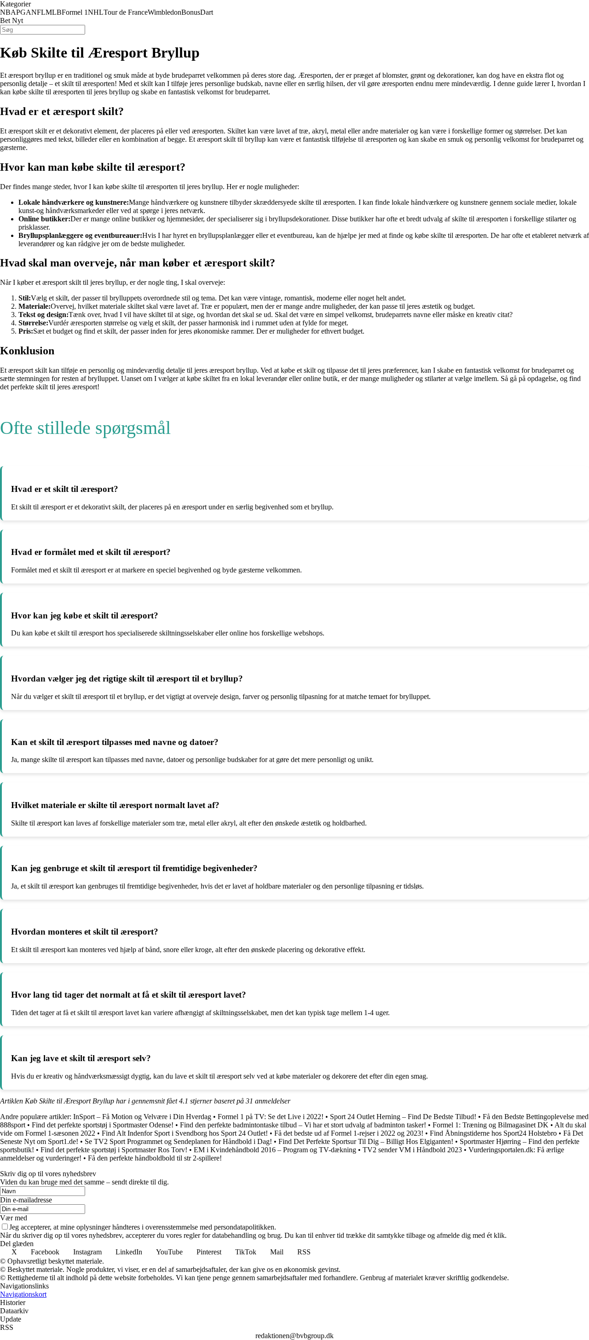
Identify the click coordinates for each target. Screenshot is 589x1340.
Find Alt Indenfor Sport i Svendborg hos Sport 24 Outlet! (185, 1133)
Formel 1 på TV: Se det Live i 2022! (270, 1117)
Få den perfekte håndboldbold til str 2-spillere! (155, 1158)
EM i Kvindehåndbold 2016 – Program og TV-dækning (275, 1150)
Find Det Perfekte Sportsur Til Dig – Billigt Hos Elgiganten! (365, 1141)
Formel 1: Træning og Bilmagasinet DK (491, 1125)
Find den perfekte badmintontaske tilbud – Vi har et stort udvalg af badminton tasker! (303, 1125)
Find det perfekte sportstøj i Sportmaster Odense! (102, 1125)
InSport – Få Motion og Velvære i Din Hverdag (142, 1117)
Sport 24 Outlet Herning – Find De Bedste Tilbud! (403, 1117)
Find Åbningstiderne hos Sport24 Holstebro (493, 1133)
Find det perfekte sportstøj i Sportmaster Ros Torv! (113, 1150)
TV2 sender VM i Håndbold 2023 (412, 1150)
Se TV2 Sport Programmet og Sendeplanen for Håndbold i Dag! (178, 1141)
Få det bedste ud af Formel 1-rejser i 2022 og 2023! (348, 1133)
